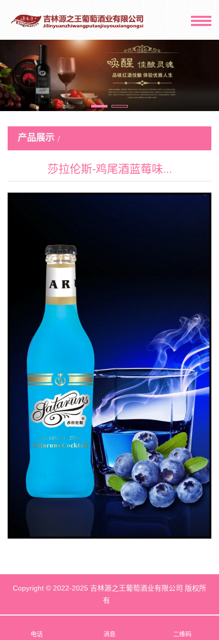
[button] (99, 106)
